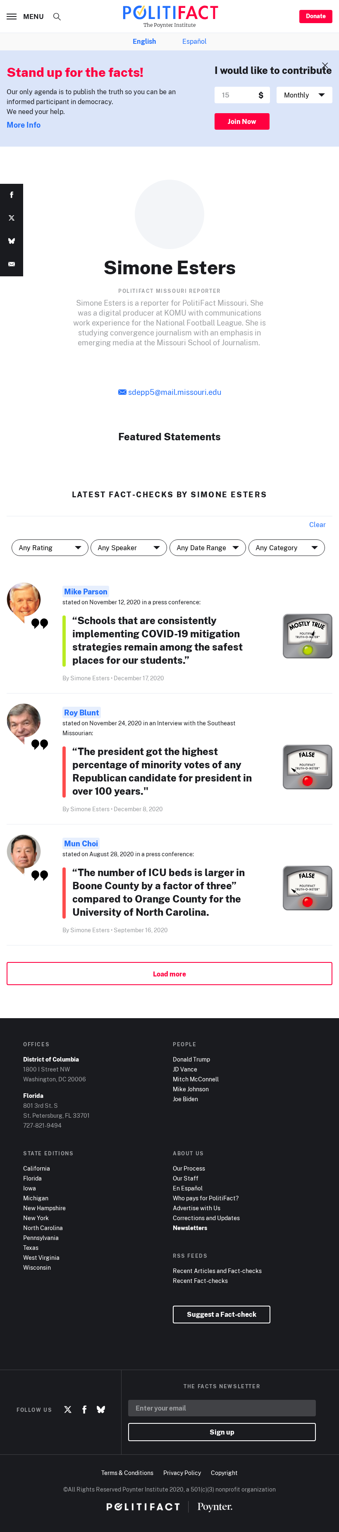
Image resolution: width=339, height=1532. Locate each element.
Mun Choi (81, 843)
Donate (316, 15)
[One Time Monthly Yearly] (304, 95)
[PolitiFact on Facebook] (84, 1409)
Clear (317, 524)
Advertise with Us (196, 1207)
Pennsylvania (41, 1237)
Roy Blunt (81, 712)
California (36, 1168)
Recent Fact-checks (200, 1280)
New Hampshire (44, 1207)
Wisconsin (37, 1267)
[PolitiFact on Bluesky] (101, 1409)
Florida (32, 1178)
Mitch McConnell (196, 1079)
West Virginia (41, 1257)
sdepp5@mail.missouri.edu (174, 392)
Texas (30, 1247)
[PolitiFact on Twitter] (68, 1409)
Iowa (29, 1188)
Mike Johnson (191, 1089)
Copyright (224, 1472)
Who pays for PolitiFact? (206, 1198)
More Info (24, 124)
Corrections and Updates (206, 1217)
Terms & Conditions (127, 1472)
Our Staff (185, 1178)
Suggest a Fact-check (221, 1314)
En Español (188, 1188)
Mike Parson (85, 591)
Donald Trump (191, 1059)
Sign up (222, 1432)
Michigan (35, 1198)
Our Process (189, 1168)
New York (36, 1217)
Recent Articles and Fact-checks (217, 1270)
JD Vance (185, 1069)
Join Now (242, 121)
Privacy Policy (182, 1472)
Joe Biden (185, 1098)
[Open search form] (57, 16)
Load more (169, 974)
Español (194, 41)
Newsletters (190, 1227)
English (144, 41)
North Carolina (43, 1227)
